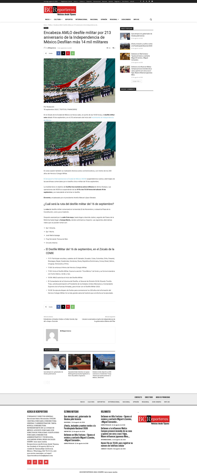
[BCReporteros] (45, 48)
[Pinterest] (68, 53)
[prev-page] (45, 382)
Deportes (67, 431)
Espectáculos (69, 443)
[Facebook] (141, 1)
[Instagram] (143, 1)
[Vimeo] (149, 1)
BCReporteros (52, 48)
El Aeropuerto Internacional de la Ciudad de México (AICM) (65, 179)
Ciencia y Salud (106, 449)
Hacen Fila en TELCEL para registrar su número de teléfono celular (117, 444)
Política (50, 25)
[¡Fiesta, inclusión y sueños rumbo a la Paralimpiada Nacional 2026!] (125, 46)
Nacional (46, 369)
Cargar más (136, 81)
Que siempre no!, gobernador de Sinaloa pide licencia (77, 418)
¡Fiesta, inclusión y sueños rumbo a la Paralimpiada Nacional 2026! (80, 427)
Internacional (106, 439)
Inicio (45, 25)
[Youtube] (152, 1)
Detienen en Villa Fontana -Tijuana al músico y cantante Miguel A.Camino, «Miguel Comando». (79, 437)
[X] (146, 1)
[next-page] (48, 382)
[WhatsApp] (73, 53)
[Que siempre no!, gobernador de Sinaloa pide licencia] (55, 362)
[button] (150, 19)
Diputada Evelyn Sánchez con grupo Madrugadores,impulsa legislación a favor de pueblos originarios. (79, 373)
